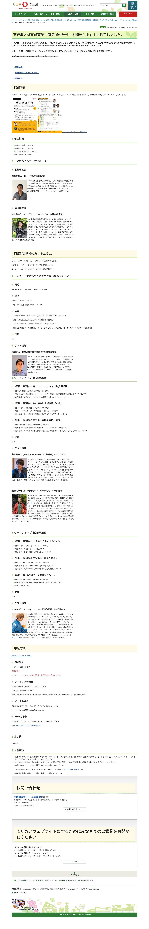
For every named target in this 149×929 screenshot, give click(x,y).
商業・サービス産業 (42, 20)
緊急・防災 (128, 13)
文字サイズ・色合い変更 (65, 5)
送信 (75, 862)
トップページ (16, 20)
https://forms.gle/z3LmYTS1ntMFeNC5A (26, 725)
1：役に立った (21, 850)
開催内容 (19, 67)
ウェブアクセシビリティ (34, 880)
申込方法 (19, 78)
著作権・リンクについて (73, 880)
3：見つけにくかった (53, 856)
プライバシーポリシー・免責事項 (53, 880)
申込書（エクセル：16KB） (22, 656)
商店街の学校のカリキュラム (27, 73)
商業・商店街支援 (56, 20)
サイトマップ (20, 880)
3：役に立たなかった (48, 850)
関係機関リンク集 (88, 880)
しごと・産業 (26, 20)
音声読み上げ (80, 5)
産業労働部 (18, 797)
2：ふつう (33, 850)
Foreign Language (48, 5)
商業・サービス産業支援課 (32, 797)
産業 (33, 20)
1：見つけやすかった (23, 856)
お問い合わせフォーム (75, 809)
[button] (128, 16)
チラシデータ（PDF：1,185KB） (74, 132)
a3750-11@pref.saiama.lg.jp (72, 769)
